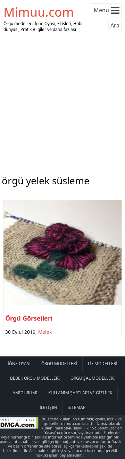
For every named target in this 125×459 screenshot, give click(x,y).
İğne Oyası (19, 364)
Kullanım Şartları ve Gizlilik (80, 393)
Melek (45, 332)
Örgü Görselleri (28, 318)
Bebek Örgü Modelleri (35, 378)
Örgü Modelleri (59, 364)
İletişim (48, 407)
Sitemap (76, 407)
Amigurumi (25, 393)
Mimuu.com (38, 12)
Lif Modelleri (102, 364)
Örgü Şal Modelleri (92, 378)
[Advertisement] (62, 101)
